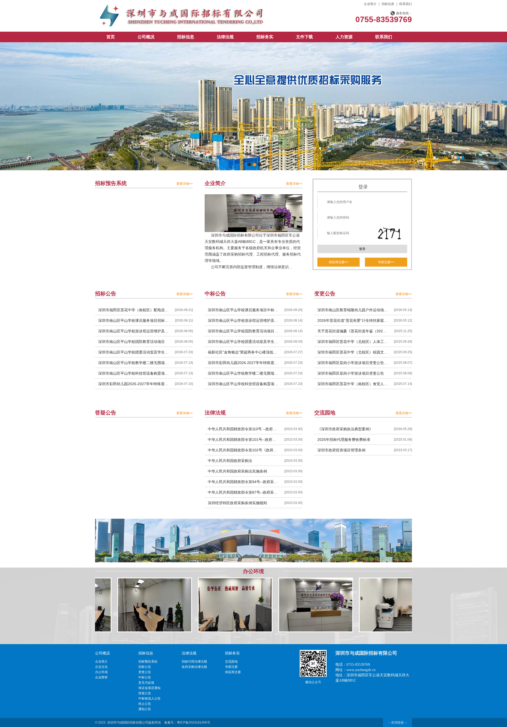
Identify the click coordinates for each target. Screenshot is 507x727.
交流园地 (231, 661)
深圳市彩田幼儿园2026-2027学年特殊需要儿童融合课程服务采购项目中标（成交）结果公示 (243, 363)
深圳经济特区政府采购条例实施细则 (237, 503)
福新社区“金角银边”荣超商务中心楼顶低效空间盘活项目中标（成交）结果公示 (243, 352)
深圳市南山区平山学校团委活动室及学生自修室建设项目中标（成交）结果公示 (243, 341)
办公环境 (101, 672)
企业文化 (101, 667)
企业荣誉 (101, 677)
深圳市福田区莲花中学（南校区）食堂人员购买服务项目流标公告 (352, 384)
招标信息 (388, 4)
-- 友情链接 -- (397, 722)
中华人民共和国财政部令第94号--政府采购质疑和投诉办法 (243, 482)
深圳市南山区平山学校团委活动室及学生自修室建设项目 (133, 352)
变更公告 (144, 672)
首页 (110, 37)
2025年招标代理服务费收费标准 (343, 439)
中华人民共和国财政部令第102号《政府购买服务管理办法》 (243, 450)
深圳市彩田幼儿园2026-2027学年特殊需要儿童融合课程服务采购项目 (133, 384)
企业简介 (370, 4)
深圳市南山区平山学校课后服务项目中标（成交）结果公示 (243, 310)
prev (14, 105)
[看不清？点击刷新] (389, 234)
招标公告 (144, 667)
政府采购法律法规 (194, 667)
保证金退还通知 (149, 688)
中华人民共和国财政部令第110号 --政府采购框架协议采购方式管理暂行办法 (243, 429)
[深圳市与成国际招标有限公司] (181, 7)
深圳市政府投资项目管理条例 (341, 450)
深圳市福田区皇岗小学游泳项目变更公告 (350, 373)
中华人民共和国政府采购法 (230, 461)
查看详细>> (184, 184)
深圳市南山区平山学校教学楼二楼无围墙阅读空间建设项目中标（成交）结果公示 (243, 373)
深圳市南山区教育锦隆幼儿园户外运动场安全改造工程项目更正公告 (352, 310)
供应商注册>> (338, 262)
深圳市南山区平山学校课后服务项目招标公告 (133, 320)
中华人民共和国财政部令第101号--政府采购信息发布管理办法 (243, 439)
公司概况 (146, 37)
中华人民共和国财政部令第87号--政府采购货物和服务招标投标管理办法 (243, 492)
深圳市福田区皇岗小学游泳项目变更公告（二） (352, 363)
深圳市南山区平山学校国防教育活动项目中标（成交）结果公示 (243, 331)
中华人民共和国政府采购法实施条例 (237, 471)
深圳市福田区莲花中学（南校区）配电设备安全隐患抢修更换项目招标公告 (133, 310)
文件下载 (304, 37)
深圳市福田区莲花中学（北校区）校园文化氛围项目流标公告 (352, 352)
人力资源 (344, 37)
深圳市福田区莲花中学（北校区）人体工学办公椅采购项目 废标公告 (352, 341)
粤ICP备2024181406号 (193, 722)
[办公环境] (113, 605)
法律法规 (225, 37)
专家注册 (231, 667)
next (492, 105)
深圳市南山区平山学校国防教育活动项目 (131, 341)
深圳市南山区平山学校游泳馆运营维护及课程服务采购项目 (133, 331)
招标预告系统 (147, 661)
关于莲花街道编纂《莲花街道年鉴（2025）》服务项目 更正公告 (352, 331)
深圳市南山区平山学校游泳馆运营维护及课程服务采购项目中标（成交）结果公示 (243, 320)
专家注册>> (386, 262)
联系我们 (405, 4)
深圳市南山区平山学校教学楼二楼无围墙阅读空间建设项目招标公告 (133, 363)
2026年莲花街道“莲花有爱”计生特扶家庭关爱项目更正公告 (352, 320)
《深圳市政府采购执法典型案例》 (345, 429)
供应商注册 (233, 672)
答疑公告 (144, 693)
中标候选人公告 (149, 698)
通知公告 (144, 709)
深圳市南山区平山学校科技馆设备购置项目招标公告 (133, 373)
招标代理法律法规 (194, 661)
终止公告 (144, 704)
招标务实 (264, 37)
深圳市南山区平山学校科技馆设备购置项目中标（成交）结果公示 (243, 384)
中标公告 (144, 677)
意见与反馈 (146, 682)
